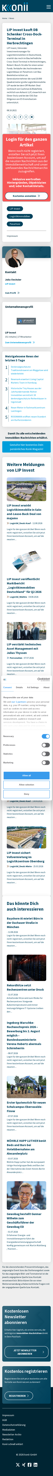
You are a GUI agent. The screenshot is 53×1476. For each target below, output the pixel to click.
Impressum (12, 235)
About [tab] (46, 687)
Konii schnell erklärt (12, 1444)
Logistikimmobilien (20, 216)
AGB (4, 1420)
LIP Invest (15, 208)
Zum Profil (10, 292)
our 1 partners (18, 702)
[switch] (46, 745)
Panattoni (15, 224)
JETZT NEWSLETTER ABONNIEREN (25, 1352)
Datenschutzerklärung (14, 1424)
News (11, 18)
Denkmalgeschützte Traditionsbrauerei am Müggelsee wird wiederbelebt (29, 370)
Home (4, 18)
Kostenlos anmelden (24, 196)
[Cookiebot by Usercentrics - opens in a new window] (38, 679)
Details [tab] (19, 687)
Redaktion (7, 1439)
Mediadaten (8, 1429)
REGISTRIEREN (17, 1395)
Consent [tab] (7, 687)
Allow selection (26, 784)
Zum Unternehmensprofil (18, 342)
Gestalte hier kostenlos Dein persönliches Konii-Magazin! (26, 447)
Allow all (26, 775)
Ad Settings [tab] (33, 687)
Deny (26, 794)
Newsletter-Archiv (11, 1434)
